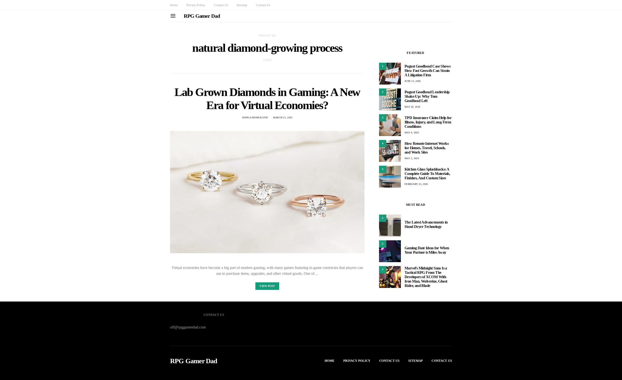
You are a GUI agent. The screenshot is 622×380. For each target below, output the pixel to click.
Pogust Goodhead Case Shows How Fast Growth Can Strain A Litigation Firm (427, 70)
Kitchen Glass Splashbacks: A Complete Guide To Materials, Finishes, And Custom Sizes (427, 173)
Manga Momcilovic (255, 117)
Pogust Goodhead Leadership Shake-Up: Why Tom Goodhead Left (427, 96)
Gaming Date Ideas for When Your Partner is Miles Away (427, 250)
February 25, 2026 (416, 184)
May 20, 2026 (412, 106)
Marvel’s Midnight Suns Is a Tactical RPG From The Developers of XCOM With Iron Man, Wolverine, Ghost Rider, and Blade (426, 277)
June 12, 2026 (413, 81)
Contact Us (221, 5)
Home (174, 5)
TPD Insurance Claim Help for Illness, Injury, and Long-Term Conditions (428, 122)
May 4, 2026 (412, 132)
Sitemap (242, 5)
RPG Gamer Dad (202, 16)
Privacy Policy (195, 5)
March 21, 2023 (283, 117)
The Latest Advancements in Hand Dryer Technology (426, 224)
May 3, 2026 (412, 158)
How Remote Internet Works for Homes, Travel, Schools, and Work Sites (427, 147)
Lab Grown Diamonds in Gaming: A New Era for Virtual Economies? (267, 99)
